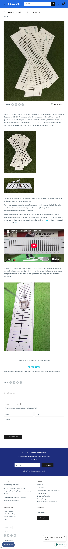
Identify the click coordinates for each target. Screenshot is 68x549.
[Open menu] (4, 3)
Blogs (5, 519)
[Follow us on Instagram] (11, 535)
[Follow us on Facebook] (5, 535)
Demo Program (8, 511)
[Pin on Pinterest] (16, 104)
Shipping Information (43, 496)
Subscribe (47, 465)
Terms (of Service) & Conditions (47, 502)
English (7, 527)
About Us (40, 484)
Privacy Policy (41, 499)
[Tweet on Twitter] (19, 104)
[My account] (59, 4)
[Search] (53, 4)
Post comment (13, 436)
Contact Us (40, 487)
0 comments (58, 104)
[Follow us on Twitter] (8, 535)
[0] (63, 4)
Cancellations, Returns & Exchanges (48, 490)
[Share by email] (23, 104)
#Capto (46, 220)
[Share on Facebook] (12, 104)
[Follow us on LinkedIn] (15, 535)
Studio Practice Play (10, 516)
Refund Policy (41, 493)
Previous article (10, 393)
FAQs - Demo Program (11, 514)
